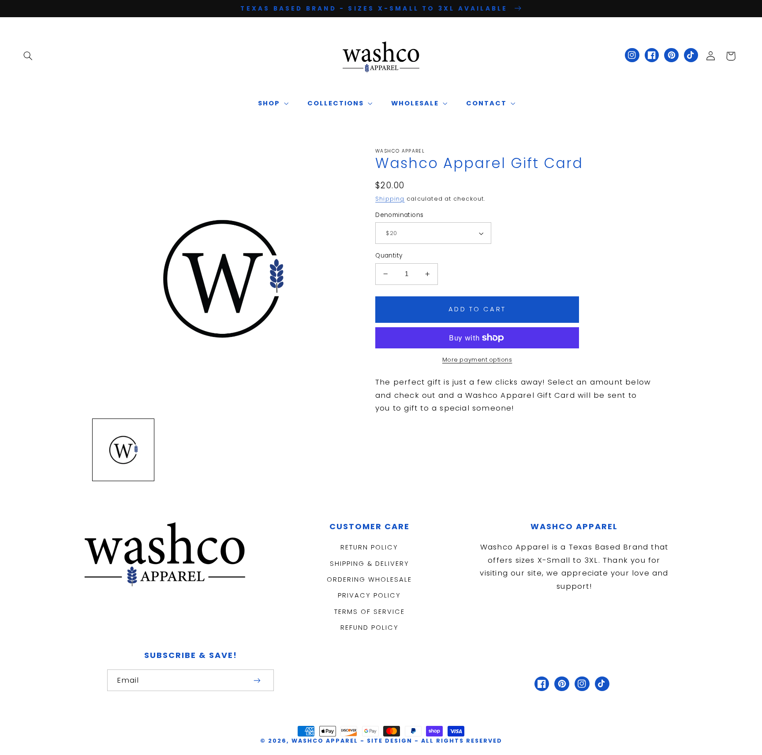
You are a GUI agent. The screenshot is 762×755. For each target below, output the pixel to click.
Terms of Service (369, 611)
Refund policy (369, 627)
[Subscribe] (257, 680)
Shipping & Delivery (369, 563)
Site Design (389, 740)
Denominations (399, 215)
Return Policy (369, 547)
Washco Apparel (325, 740)
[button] (28, 56)
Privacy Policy (369, 595)
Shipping (390, 198)
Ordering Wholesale (369, 579)
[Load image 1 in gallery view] (123, 449)
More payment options (477, 359)
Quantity (388, 255)
